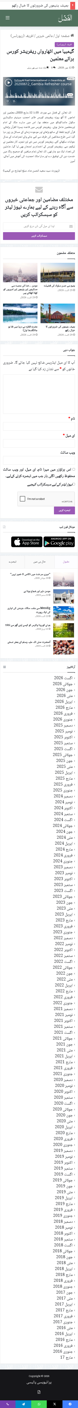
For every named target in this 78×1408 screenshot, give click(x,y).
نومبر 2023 (64, 873)
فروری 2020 (63, 1139)
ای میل (69, 436)
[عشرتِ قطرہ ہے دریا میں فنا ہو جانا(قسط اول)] (20, 313)
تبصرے (12, 561)
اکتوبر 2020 (63, 1092)
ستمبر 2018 (63, 1240)
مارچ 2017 (64, 1311)
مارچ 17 (66, 1358)
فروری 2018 (63, 1281)
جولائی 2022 (63, 968)
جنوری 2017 (63, 1322)
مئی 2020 (65, 1121)
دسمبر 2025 (63, 726)
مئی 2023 (65, 909)
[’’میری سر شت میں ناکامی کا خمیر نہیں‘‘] (63, 579)
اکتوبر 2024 (63, 808)
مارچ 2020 (64, 1133)
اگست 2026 (63, 678)
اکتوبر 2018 (63, 1234)
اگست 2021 (63, 1033)
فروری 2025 (63, 785)
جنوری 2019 (63, 1216)
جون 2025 (64, 761)
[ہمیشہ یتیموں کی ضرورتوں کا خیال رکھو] (58, 313)
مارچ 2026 (64, 708)
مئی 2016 (65, 1328)
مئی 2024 (65, 838)
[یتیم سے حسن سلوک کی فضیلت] (58, 272)
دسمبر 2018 (63, 1222)
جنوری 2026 (63, 720)
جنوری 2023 (63, 932)
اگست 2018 (63, 1246)
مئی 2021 (65, 1051)
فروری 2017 (63, 1316)
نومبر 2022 (64, 944)
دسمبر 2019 (63, 1151)
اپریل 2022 (64, 986)
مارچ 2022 (64, 991)
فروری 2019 (63, 1210)
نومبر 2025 (64, 732)
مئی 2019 (65, 1192)
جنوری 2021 (63, 1074)
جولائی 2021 (63, 1039)
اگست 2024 (63, 820)
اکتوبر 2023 (63, 879)
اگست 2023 (63, 891)
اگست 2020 (63, 1104)
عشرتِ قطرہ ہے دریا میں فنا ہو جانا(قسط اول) (22, 329)
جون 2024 (64, 832)
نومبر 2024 (64, 802)
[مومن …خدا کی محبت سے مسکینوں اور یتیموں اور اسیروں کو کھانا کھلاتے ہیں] (20, 272)
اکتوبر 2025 (63, 737)
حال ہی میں (39, 561)
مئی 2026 (65, 696)
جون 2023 (64, 903)
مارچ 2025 (64, 779)
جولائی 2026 (63, 684)
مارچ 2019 (64, 1204)
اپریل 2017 (64, 1305)
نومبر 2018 (64, 1228)
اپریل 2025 (64, 773)
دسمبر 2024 (63, 797)
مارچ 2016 (64, 1340)
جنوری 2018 (63, 1287)
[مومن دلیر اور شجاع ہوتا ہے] (63, 596)
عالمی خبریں (44, 36)
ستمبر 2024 (63, 814)
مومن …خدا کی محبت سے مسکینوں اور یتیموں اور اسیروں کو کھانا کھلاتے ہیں (20, 289)
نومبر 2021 (64, 1015)
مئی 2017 (65, 1299)
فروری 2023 (63, 927)
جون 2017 (64, 1293)
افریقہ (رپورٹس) (22, 36)
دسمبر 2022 (63, 938)
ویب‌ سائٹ (67, 453)
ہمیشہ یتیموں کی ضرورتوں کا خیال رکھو (60, 329)
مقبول (66, 561)
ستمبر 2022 (63, 956)
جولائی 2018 (63, 1251)
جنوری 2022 (63, 1003)
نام (71, 419)
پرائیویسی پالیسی (39, 1382)
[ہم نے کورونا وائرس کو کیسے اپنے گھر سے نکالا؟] (63, 630)
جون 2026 (64, 690)
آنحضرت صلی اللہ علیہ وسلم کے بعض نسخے (29, 642)
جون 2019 (64, 1186)
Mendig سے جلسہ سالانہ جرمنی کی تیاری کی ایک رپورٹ (28, 610)
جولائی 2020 (63, 1110)
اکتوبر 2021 (63, 1021)
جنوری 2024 (63, 862)
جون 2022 (64, 974)
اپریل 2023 (64, 915)
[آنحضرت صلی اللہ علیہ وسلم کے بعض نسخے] (63, 647)
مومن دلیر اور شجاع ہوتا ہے (37, 591)
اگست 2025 (63, 749)
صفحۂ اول (62, 36)
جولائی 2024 (63, 826)
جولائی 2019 (63, 1181)
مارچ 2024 (64, 850)
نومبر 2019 (64, 1157)
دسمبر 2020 (63, 1080)
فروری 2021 (63, 1068)
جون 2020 (64, 1116)
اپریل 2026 (64, 702)
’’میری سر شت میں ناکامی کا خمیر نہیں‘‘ (30, 574)
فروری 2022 (63, 997)
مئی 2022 (65, 980)
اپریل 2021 (64, 1056)
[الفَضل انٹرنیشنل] (65, 18)
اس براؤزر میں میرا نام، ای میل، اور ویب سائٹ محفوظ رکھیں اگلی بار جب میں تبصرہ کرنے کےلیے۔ (39, 473)
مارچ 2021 (64, 1062)
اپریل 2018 (64, 1269)
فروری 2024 (63, 856)
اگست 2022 (63, 962)
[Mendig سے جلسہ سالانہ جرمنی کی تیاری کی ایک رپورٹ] (63, 613)
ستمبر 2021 (63, 1027)
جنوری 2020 (63, 1145)
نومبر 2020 (64, 1086)
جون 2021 (64, 1045)
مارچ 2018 (64, 1275)
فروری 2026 (63, 714)
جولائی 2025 (63, 755)
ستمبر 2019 (63, 1169)
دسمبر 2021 (63, 1009)
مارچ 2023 (64, 921)
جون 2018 (64, 1257)
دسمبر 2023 (63, 867)
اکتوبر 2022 (63, 950)
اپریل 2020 (64, 1127)
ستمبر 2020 (63, 1098)
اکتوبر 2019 (63, 1163)
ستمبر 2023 (63, 885)
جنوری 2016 (63, 1352)
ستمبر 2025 (63, 743)
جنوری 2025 (63, 791)
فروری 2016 (63, 1346)
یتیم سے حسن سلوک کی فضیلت (59, 286)
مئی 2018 (65, 1263)
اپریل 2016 (64, 1334)
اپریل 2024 (64, 844)
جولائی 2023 (63, 897)
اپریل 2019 (64, 1198)
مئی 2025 (65, 767)
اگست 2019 (63, 1175)
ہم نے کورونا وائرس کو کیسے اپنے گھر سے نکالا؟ (27, 625)
